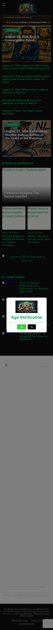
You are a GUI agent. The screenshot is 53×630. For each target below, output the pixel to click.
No (32, 327)
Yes (21, 327)
